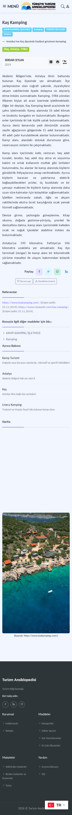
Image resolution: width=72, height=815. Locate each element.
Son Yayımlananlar (51, 738)
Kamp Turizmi (10, 358)
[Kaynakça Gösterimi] (64, 62)
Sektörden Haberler (16, 767)
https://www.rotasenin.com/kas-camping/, (43, 307)
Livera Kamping (12, 405)
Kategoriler (47, 723)
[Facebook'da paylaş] (39, 272)
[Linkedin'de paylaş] (66, 272)
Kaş (4, 389)
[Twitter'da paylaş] (48, 272)
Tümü (8, 785)
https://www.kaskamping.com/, (21, 302)
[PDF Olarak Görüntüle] (51, 62)
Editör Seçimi (48, 731)
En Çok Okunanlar (50, 745)
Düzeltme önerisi (46, 281)
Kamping (11, 339)
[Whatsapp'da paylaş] (57, 272)
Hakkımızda (11, 723)
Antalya (7, 373)
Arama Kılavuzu (49, 767)
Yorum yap (25, 281)
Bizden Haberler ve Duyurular (14, 776)
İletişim (9, 731)
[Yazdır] (58, 62)
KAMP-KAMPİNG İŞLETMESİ (22, 333)
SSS (43, 774)
